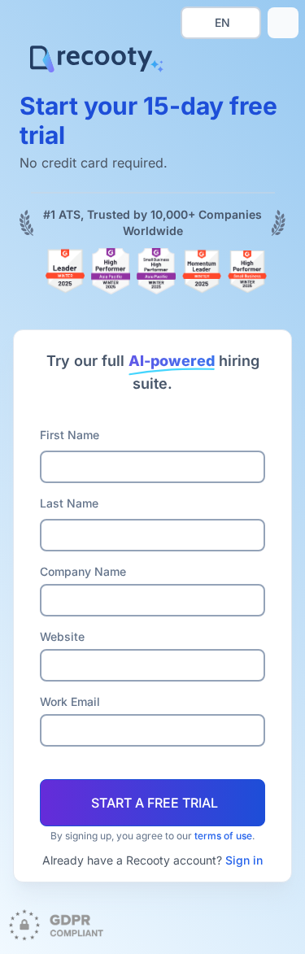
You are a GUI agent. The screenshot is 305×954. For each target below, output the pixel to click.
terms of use (223, 836)
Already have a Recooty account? (152, 860)
